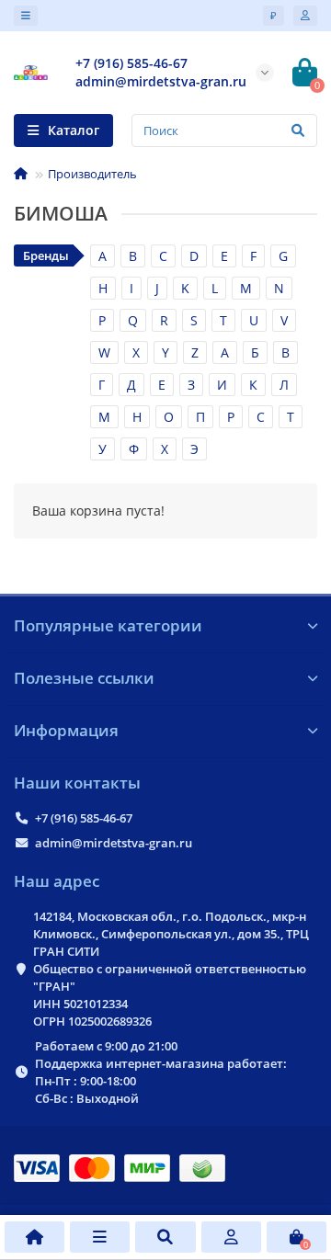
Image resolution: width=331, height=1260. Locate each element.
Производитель (92, 173)
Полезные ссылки (84, 677)
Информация (66, 730)
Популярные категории (108, 625)
